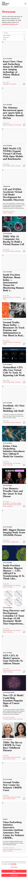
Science (13, 165)
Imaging (19, 503)
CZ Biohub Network (7, 297)
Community (5, 84)
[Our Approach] (5, 4)
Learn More (13, 864)
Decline (14, 871)
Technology (18, 165)
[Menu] (25, 4)
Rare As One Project (7, 504)
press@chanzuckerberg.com (10, 24)
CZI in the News (12, 84)
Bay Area (5, 125)
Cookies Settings (14, 867)
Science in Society (11, 758)
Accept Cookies (14, 875)
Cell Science (6, 503)
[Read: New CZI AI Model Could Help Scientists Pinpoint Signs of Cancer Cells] (14, 698)
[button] (14, 35)
